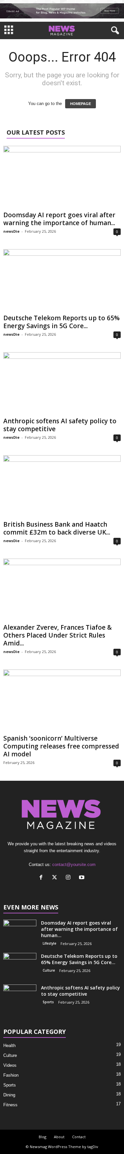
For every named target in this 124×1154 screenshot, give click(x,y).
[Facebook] (42, 878)
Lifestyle (49, 943)
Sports (48, 1002)
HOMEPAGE (80, 104)
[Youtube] (82, 878)
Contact (79, 1136)
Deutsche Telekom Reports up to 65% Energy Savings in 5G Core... (61, 322)
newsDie (11, 231)
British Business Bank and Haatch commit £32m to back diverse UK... (56, 528)
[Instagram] (69, 878)
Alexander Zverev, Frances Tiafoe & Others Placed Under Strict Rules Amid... (57, 635)
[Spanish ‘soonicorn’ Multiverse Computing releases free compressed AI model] (62, 700)
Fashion (11, 1075)
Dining (9, 1094)
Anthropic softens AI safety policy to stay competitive (59, 425)
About (59, 1136)
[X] (56, 878)
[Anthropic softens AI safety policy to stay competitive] (62, 383)
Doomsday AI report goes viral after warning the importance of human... (59, 219)
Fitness (10, 1104)
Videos (10, 1065)
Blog (42, 1136)
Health (9, 1045)
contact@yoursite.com (74, 864)
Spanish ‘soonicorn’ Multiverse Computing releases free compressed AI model (61, 746)
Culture (49, 970)
